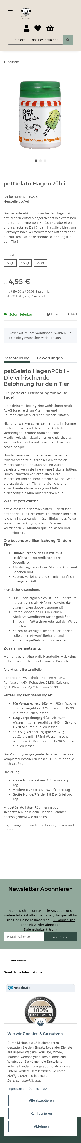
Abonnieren (61, 936)
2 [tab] (40, 160)
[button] (26, 28)
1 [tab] (36, 160)
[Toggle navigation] (10, 7)
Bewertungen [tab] (50, 358)
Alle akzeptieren (41, 1100)
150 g (25, 263)
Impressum (15, 1089)
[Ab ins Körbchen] (7, 75)
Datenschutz (37, 1089)
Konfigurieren (41, 1113)
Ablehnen (41, 1126)
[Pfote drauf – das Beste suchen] (68, 40)
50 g (10, 263)
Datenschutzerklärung (40, 929)
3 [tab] (45, 160)
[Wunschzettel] (38, 28)
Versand (38, 296)
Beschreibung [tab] (17, 358)
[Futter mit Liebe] (26, 13)
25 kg (40, 263)
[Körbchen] (50, 28)
